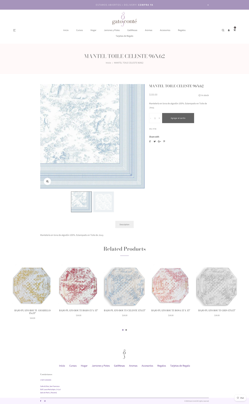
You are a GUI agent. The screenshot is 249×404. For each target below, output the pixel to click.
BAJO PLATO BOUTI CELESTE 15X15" (125, 310)
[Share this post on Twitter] (155, 141)
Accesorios (147, 365)
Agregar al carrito (178, 118)
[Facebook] (40, 401)
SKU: (151, 129)
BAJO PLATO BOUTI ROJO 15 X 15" (78, 310)
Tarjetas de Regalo (180, 365)
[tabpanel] (32, 293)
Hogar (84, 365)
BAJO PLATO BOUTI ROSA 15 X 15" (170, 310)
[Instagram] (45, 401)
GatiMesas (119, 365)
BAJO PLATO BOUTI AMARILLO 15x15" (32, 312)
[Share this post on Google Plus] (159, 141)
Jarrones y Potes (101, 365)
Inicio (108, 62)
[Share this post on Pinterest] (164, 141)
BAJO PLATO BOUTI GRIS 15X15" (216, 310)
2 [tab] (126, 330)
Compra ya (145, 4)
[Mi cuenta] (229, 30)
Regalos (161, 365)
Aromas (133, 365)
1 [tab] (123, 330)
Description (124, 224)
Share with (154, 136)
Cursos (73, 365)
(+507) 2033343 (45, 380)
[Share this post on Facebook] (150, 141)
